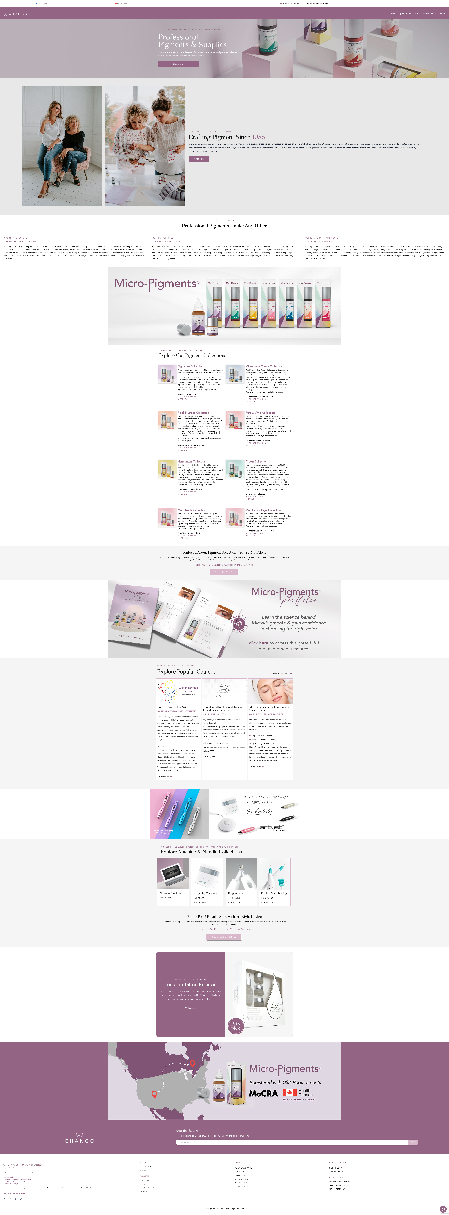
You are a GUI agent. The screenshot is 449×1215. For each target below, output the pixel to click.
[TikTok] (21, 1199)
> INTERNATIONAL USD (188, 396)
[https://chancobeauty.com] (69, 1165)
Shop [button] (400, 14)
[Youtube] (15, 1199)
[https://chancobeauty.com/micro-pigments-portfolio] (224, 619)
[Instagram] (10, 1199)
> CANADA (183, 399)
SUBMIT (413, 1142)
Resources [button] (427, 14)
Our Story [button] (439, 14)
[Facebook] (4, 1199)
